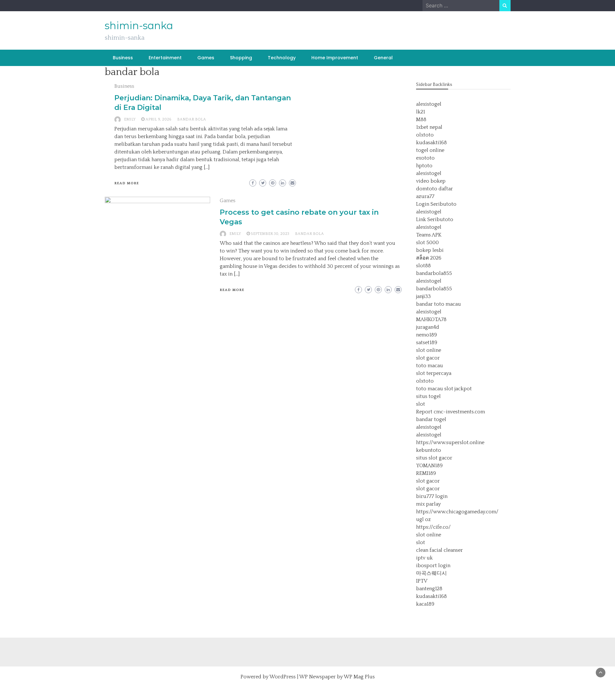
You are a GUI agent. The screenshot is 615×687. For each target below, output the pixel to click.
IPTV (421, 581)
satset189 (426, 342)
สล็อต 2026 (428, 258)
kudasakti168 (431, 142)
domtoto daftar (434, 189)
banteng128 (429, 589)
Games (205, 57)
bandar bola (191, 119)
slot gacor (428, 358)
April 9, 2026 (158, 119)
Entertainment (165, 57)
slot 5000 (427, 242)
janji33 (423, 296)
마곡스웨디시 (431, 573)
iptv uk (424, 558)
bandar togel (431, 419)
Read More (126, 183)
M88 (421, 119)
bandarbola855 (434, 273)
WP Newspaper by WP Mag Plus (337, 677)
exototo (425, 158)
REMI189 (426, 473)
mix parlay (428, 504)
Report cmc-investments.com (450, 412)
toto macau (429, 365)
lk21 (420, 112)
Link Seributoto (434, 219)
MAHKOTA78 (431, 319)
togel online (430, 150)
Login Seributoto (436, 204)
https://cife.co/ (433, 527)
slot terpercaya (433, 373)
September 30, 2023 (270, 234)
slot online (428, 350)
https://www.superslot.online (450, 442)
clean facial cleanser (439, 550)
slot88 (423, 266)
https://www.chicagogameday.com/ (457, 512)
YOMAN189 (429, 465)
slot (420, 404)
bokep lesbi (430, 250)
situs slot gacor (434, 458)
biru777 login (431, 496)
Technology (282, 57)
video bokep (431, 181)
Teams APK (428, 235)
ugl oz (423, 519)
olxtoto (425, 135)
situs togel (428, 396)
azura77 (425, 196)
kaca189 (425, 604)
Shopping (241, 57)
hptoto (424, 166)
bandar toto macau (438, 304)
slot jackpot (458, 389)
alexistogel (428, 104)
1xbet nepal (429, 127)
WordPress (282, 677)
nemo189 (426, 335)
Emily (129, 119)
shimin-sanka (139, 26)
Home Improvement (334, 57)
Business (123, 57)
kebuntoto (428, 450)
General (383, 57)
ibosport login (433, 565)
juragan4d (427, 327)
